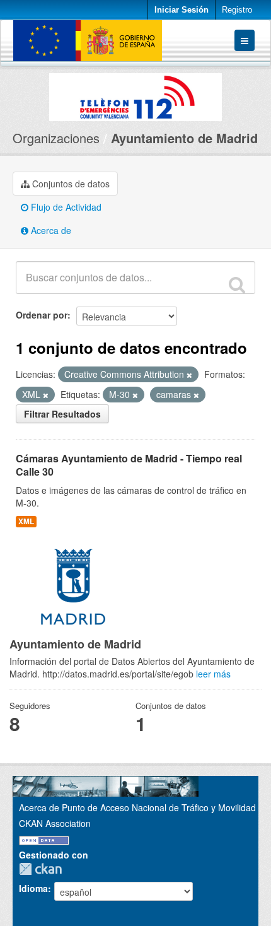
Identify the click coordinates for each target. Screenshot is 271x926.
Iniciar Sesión (181, 10)
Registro (237, 10)
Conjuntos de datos (70, 183)
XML (26, 521)
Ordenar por (41, 314)
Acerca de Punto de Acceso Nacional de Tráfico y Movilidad (137, 807)
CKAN (43, 869)
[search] (237, 284)
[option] (135, 94)
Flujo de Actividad (64, 207)
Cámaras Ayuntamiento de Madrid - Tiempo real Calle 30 (129, 465)
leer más (213, 673)
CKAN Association (55, 823)
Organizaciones (56, 138)
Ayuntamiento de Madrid (184, 138)
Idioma (33, 888)
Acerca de (49, 230)
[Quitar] (189, 375)
